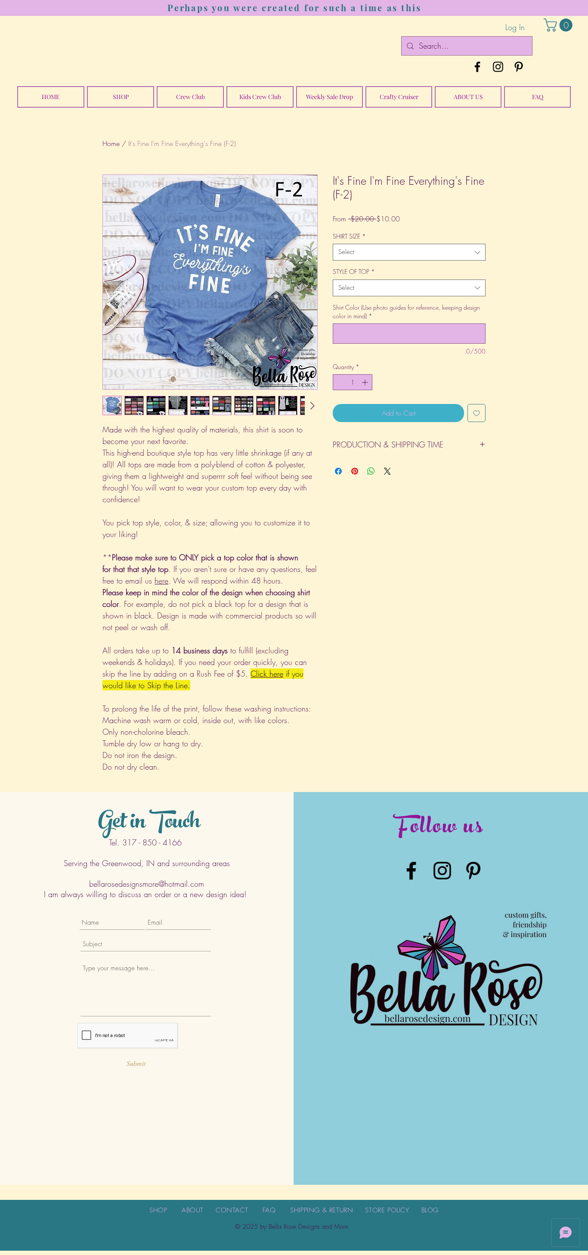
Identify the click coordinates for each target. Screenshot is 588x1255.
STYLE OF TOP (354, 271)
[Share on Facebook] (338, 471)
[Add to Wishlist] (476, 413)
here (161, 580)
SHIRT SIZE (349, 236)
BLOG (430, 1210)
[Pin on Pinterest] (355, 471)
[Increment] (365, 382)
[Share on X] (387, 471)
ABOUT (193, 1210)
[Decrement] (339, 382)
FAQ (269, 1210)
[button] (560, 25)
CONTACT (232, 1210)
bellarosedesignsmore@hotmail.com (146, 884)
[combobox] (409, 252)
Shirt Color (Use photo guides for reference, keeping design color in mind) (406, 311)
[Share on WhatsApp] (371, 471)
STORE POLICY (387, 1210)
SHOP (158, 1210)
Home (111, 143)
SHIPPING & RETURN (321, 1210)
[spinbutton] (352, 382)
